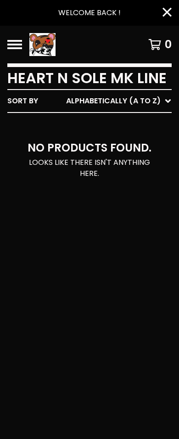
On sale (83, 139)
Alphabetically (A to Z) (115, 168)
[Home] (79, 44)
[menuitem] (89, 101)
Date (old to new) (105, 213)
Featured (86, 124)
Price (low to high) (107, 227)
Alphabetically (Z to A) (115, 183)
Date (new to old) (105, 198)
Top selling (90, 154)
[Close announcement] (167, 13)
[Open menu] (14, 44)
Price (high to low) (107, 242)
